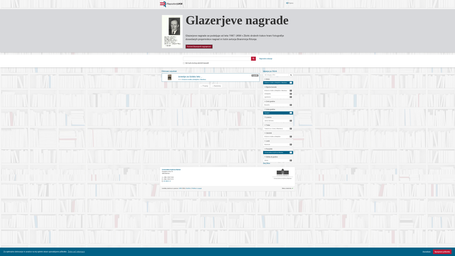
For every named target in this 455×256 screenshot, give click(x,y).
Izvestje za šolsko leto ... (190, 76)
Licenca (268, 117)
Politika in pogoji (197, 188)
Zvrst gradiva (270, 101)
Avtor (268, 79)
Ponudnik (269, 149)
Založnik (269, 133)
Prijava (290, 3)
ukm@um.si (167, 181)
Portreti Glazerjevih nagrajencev (199, 47)
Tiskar (268, 125)
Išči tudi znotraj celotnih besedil (197, 63)
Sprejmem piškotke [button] (442, 252)
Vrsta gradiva (270, 109)
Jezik (268, 141)
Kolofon (188, 188)
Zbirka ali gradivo (272, 157)
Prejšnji (204, 86)
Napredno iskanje (265, 59)
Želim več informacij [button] (76, 252)
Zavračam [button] (426, 252)
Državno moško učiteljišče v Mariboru (194, 79)
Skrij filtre (266, 163)
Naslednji (216, 86)
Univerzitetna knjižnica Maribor (171, 169)
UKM (180, 188)
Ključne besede (271, 87)
